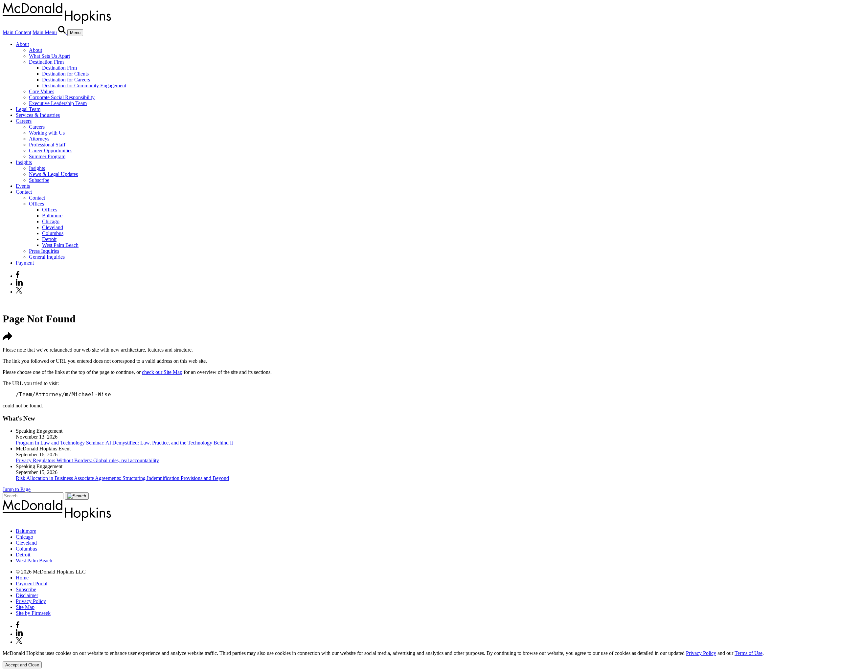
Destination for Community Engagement (84, 85)
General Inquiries (47, 257)
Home (22, 577)
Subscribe (39, 180)
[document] (420, 653)
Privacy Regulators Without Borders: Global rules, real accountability (87, 460)
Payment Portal (31, 583)
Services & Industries (38, 115)
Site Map (25, 607)
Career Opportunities (50, 150)
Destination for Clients (65, 73)
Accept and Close (22, 664)
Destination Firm (46, 62)
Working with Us (47, 133)
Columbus (52, 233)
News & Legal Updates (53, 174)
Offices (36, 203)
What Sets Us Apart (49, 56)
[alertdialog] (420, 659)
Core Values (41, 91)
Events (23, 186)
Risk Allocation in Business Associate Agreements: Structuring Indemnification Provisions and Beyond (122, 478)
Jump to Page (17, 489)
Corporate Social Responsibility (62, 97)
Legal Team (28, 109)
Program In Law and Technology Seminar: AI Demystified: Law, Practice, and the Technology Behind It (124, 442)
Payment (25, 263)
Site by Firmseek (33, 613)
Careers (24, 121)
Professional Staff (47, 144)
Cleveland (52, 227)
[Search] (62, 32)
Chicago (50, 221)
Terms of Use (748, 653)
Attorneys (39, 138)
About (22, 44)
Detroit (49, 239)
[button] (7, 338)
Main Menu (45, 32)
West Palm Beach (60, 245)
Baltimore (52, 215)
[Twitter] (20, 291)
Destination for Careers (66, 79)
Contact (24, 192)
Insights (24, 162)
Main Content (17, 32)
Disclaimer (27, 595)
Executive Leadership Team (58, 103)
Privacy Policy (31, 601)
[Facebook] (17, 276)
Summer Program (47, 156)
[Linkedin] (19, 284)
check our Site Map (162, 372)
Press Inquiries (44, 251)
